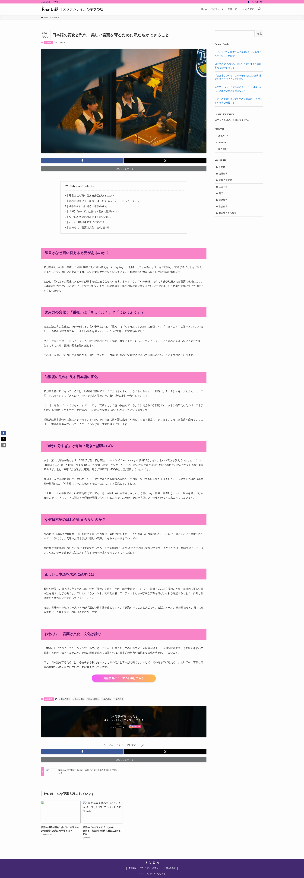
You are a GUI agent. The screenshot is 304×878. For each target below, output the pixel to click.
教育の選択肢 (225, 180)
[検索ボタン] (259, 9)
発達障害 (223, 200)
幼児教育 (223, 173)
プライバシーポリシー (150, 868)
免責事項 (132, 868)
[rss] (261, 1)
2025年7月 (223, 136)
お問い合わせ (170, 868)
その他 (222, 167)
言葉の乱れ (106, 699)
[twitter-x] (252, 1)
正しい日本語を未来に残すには (86, 222)
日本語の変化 (64, 699)
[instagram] (257, 1)
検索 (259, 33)
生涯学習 (223, 186)
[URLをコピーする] (3, 445)
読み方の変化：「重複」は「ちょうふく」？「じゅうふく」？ (104, 201)
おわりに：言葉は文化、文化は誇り (89, 227)
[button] (82, 160)
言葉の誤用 (118, 699)
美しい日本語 (93, 699)
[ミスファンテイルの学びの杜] (72, 9)
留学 (221, 193)
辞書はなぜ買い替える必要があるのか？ (91, 195)
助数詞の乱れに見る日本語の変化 (88, 206)
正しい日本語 (78, 699)
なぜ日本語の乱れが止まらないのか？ (90, 217)
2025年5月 (223, 149)
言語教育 (48, 42)
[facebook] (248, 1)
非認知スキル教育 (227, 213)
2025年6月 (223, 142)
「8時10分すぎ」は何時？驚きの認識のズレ (94, 211)
